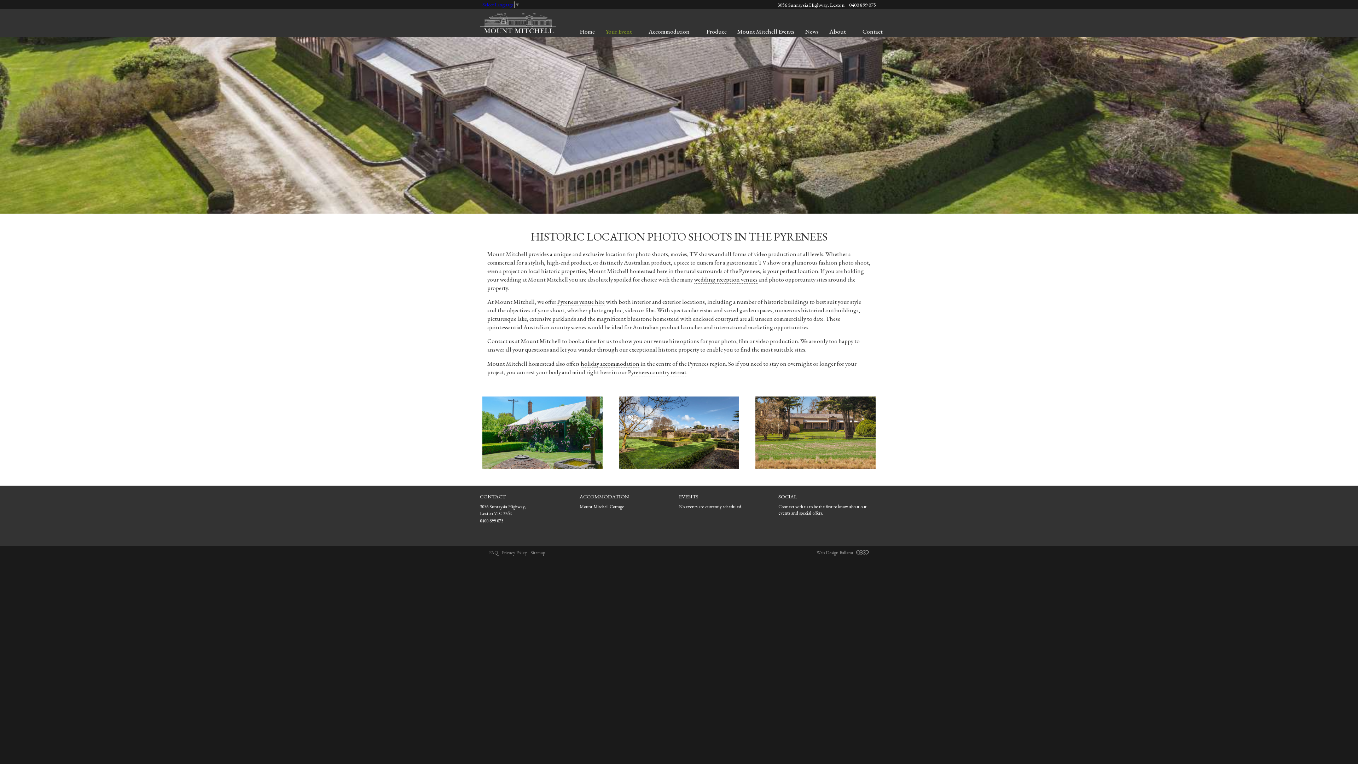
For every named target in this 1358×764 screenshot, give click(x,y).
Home (587, 31)
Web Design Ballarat (835, 553)
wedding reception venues (726, 279)
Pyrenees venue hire (581, 302)
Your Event (618, 31)
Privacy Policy (514, 553)
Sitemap (537, 553)
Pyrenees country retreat (657, 372)
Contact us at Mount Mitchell (524, 341)
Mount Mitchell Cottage (602, 507)
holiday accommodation (610, 363)
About (837, 31)
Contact (873, 31)
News (812, 31)
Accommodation (669, 31)
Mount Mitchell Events (765, 31)
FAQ (493, 553)
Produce (717, 31)
